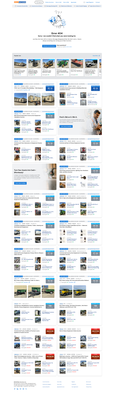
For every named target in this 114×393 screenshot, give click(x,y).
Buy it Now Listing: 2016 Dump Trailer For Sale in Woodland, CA (26, 280)
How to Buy (59, 381)
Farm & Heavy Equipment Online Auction (70, 331)
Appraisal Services (60, 386)
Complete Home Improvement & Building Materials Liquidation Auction (73, 88)
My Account (88, 381)
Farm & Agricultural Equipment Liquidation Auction (73, 198)
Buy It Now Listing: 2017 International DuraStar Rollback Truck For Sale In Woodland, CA (74, 280)
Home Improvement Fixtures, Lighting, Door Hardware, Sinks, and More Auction (74, 171)
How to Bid (66, 2)
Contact (98, 2)
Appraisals (73, 2)
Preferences (88, 384)
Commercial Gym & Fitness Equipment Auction (72, 143)
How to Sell (58, 2)
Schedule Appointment (49, 84)
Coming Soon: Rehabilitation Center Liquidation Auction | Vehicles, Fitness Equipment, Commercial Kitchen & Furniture (29, 306)
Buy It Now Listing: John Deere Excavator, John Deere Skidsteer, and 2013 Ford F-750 (73, 306)
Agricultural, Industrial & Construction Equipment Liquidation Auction (27, 116)
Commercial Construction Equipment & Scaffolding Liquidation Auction (73, 253)
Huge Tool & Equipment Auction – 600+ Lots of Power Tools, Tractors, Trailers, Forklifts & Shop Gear (28, 357)
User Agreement (75, 386)
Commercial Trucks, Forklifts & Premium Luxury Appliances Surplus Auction (27, 331)
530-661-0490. (68, 46)
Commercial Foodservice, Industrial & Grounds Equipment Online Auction (26, 198)
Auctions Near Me (46, 386)
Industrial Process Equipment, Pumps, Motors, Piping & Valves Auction (28, 253)
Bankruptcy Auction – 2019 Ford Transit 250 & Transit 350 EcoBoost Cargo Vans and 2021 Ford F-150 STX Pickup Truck (74, 357)
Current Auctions (46, 381)
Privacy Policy (89, 386)
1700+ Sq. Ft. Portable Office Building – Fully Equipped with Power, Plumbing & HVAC (28, 88)
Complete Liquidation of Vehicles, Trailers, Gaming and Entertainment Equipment (28, 226)
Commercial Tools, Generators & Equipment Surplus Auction (28, 143)
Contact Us (74, 384)
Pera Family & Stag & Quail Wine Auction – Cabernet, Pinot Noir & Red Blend (73, 226)
